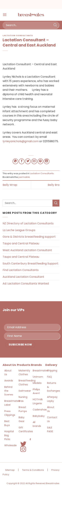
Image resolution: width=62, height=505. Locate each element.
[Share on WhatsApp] (15, 161)
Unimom (38, 376)
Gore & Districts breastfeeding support (29, 237)
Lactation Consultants (18, 35)
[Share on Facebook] (21, 161)
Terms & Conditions (33, 470)
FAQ (49, 376)
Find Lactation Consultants (21, 270)
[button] (5, 14)
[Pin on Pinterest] (40, 161)
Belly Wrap (10, 185)
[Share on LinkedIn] (46, 161)
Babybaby (39, 416)
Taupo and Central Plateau (21, 243)
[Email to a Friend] (34, 161)
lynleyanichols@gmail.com (21, 141)
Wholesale (10, 445)
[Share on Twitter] (28, 161)
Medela (37, 383)
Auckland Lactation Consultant (23, 277)
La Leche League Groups (19, 230)
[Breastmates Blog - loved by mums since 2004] (31, 14)
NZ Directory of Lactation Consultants (28, 223)
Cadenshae (40, 409)
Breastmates (40, 370)
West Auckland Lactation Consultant (27, 250)
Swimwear (25, 390)
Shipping (52, 370)
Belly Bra (53, 185)
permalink (24, 177)
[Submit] (55, 25)
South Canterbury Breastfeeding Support (30, 263)
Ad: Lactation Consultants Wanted (26, 284)
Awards (8, 380)
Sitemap (10, 470)
